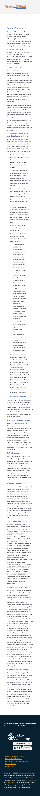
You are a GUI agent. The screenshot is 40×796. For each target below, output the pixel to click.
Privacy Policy (10, 766)
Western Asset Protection (13, 759)
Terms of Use (32, 780)
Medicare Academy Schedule (14, 756)
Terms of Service (10, 764)
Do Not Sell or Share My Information (16, 761)
